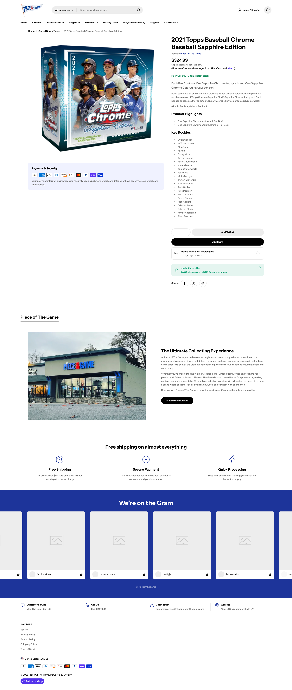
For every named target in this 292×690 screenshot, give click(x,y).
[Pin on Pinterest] (203, 283)
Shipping (175, 65)
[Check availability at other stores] (258, 253)
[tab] (40, 318)
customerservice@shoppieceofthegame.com (180, 608)
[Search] (138, 10)
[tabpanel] (146, 376)
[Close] (260, 267)
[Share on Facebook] (184, 283)
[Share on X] (193, 283)
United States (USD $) (36, 658)
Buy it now (217, 241)
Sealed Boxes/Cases (49, 31)
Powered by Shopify (61, 674)
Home (31, 31)
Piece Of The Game (190, 53)
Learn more (222, 272)
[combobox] (97, 10)
